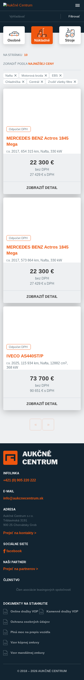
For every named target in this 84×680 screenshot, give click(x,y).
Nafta (11, 75)
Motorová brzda (34, 75)
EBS (57, 75)
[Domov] (17, 5)
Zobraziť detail (42, 188)
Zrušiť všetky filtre (62, 81)
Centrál (36, 81)
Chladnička (15, 81)
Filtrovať (74, 16)
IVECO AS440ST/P (24, 356)
